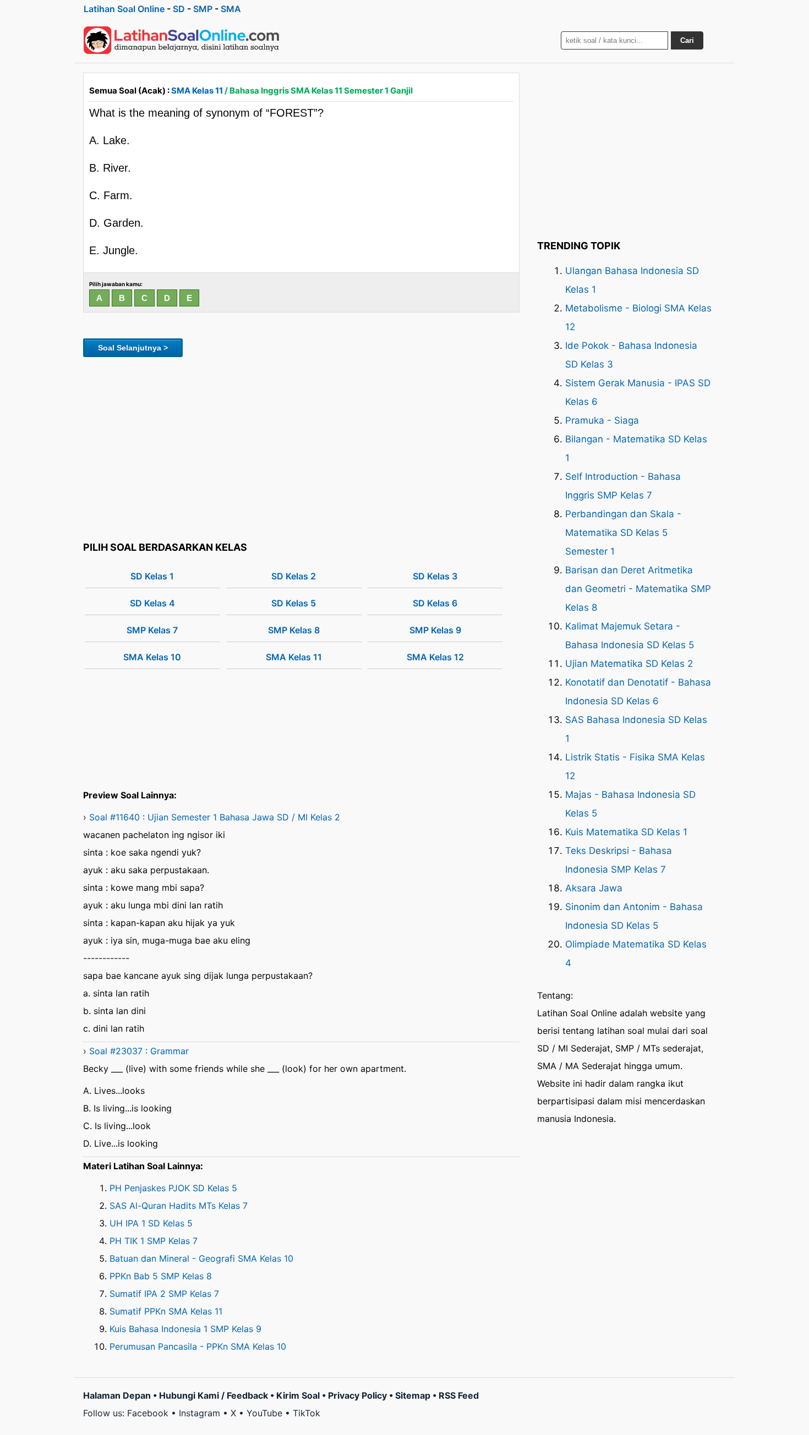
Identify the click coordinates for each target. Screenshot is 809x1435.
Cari (687, 40)
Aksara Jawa (593, 888)
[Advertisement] (301, 447)
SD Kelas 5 (293, 603)
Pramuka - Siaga (602, 420)
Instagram (199, 1412)
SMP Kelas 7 (152, 630)
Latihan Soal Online (124, 8)
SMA (231, 8)
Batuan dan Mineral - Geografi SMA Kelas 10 (201, 1258)
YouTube (264, 1412)
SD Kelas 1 (152, 576)
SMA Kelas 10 (152, 656)
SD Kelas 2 (293, 576)
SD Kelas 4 (152, 603)
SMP (202, 8)
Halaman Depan (117, 1395)
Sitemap (412, 1395)
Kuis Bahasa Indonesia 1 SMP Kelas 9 (185, 1328)
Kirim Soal (298, 1395)
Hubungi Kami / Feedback (213, 1395)
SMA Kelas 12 (435, 656)
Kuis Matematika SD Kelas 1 (626, 831)
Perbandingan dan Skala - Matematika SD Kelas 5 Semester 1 (623, 532)
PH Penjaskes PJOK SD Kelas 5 (173, 1187)
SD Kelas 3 (435, 576)
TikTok (306, 1412)
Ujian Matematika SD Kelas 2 (629, 663)
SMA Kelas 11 (197, 90)
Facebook (147, 1412)
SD (179, 8)
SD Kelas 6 (435, 603)
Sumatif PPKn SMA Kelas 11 (166, 1311)
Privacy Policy (357, 1395)
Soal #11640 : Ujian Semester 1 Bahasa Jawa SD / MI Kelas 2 (214, 817)
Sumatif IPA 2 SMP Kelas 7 (164, 1293)
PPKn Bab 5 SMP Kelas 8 (161, 1275)
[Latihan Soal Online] (181, 40)
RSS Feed (459, 1395)
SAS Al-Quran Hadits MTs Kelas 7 (179, 1205)
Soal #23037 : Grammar (139, 1050)
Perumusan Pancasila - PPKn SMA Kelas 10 (198, 1346)
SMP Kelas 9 (435, 630)
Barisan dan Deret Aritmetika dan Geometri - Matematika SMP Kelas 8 (638, 589)
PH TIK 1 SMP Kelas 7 (154, 1240)
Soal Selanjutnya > (133, 347)
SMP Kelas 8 (294, 630)
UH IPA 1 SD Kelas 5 (151, 1223)
